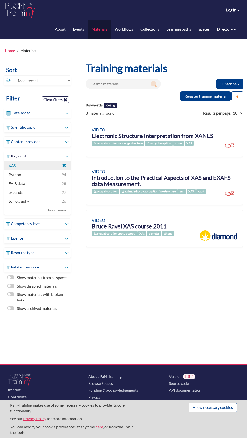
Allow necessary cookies (213, 407)
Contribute (17, 396)
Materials (99, 29)
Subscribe (228, 83)
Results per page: (217, 113)
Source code (179, 383)
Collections (149, 29)
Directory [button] (225, 29)
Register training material (205, 96)
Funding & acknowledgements (113, 390)
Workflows (124, 29)
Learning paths (178, 29)
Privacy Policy (34, 418)
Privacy (94, 397)
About (60, 29)
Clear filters (53, 99)
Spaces (204, 29)
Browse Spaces (100, 383)
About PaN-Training (105, 376)
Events (78, 29)
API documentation (185, 390)
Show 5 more (56, 210)
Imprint (14, 389)
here (99, 427)
